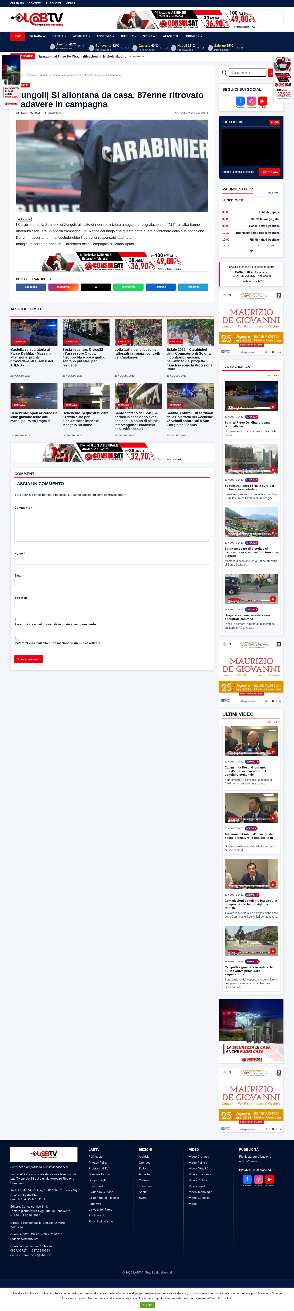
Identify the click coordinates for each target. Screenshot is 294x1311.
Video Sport (197, 1218)
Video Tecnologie (200, 1224)
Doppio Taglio (98, 1212)
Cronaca (35, 36)
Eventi (143, 1229)
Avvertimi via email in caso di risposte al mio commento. (55, 623)
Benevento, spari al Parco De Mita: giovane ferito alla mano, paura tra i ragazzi (34, 416)
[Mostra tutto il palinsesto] (251, 251)
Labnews (95, 1236)
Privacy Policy (98, 1194)
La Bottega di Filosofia (104, 1229)
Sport (147, 36)
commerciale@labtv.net (35, 1287)
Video (193, 1236)
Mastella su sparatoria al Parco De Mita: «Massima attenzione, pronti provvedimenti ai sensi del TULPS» (31, 357)
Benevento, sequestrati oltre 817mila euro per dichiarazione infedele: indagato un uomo (85, 418)
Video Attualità (198, 1200)
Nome (19, 553)
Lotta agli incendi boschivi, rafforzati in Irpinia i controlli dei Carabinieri (137, 353)
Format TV (192, 36)
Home (18, 36)
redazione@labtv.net (24, 1271)
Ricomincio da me (101, 1253)
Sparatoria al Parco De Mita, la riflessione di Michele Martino (82, 56)
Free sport (96, 1218)
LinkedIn (161, 286)
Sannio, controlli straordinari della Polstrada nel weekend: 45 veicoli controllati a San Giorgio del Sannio (190, 418)
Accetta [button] (147, 1305)
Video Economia (200, 1206)
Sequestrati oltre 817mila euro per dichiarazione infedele (249, 503)
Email (19, 575)
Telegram (193, 286)
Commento (23, 507)
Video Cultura (198, 1212)
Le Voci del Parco (100, 1241)
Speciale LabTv (99, 1206)
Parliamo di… (98, 1247)
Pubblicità (54, 3)
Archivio (144, 1188)
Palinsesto (170, 36)
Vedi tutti (274, 192)
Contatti (35, 3)
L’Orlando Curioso (101, 1224)
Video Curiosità (199, 1229)
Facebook (31, 286)
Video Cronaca (199, 1188)
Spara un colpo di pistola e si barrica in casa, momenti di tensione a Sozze (251, 568)
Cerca (71, 3)
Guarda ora (270, 172)
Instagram (63, 286)
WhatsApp (128, 286)
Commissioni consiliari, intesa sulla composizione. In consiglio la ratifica (251, 920)
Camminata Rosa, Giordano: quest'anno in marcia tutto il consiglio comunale (245, 787)
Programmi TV (98, 1200)
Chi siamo (17, 3)
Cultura (127, 36)
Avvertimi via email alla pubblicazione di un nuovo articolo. (57, 642)
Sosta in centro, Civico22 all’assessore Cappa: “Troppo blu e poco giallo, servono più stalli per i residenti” (83, 357)
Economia (104, 36)
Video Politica (198, 1194)
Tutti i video (273, 392)
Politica (57, 36)
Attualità (80, 36)
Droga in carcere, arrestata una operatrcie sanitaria (247, 633)
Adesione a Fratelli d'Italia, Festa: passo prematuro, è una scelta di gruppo (249, 853)
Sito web (20, 597)
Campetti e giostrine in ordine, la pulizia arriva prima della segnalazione (249, 987)
